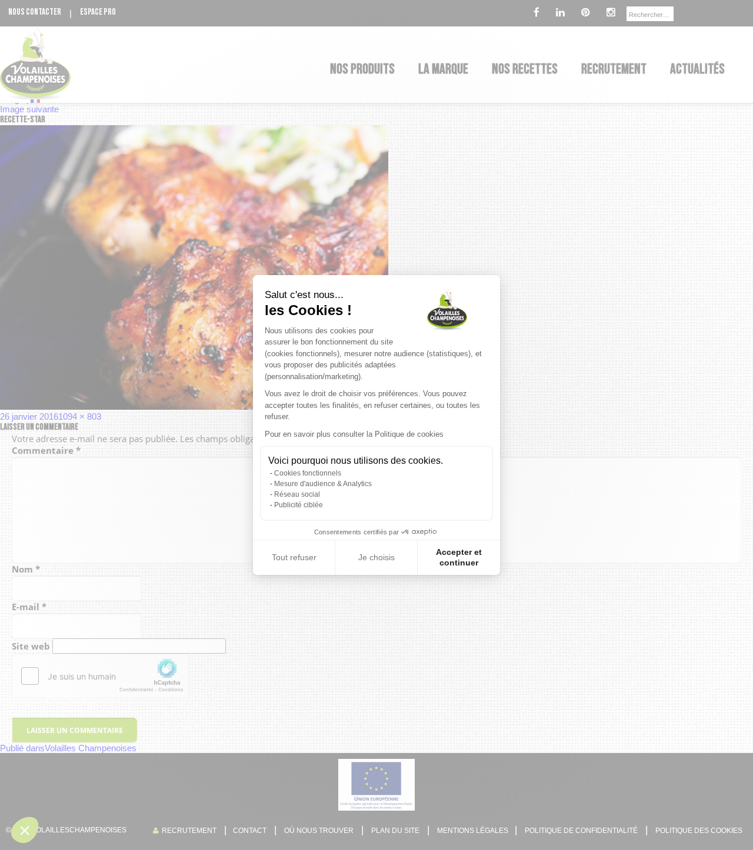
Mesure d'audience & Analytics (323, 484)
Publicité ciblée (298, 505)
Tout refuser (294, 557)
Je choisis (376, 557)
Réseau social (297, 494)
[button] (25, 830)
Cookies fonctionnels (307, 473)
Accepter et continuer (459, 557)
